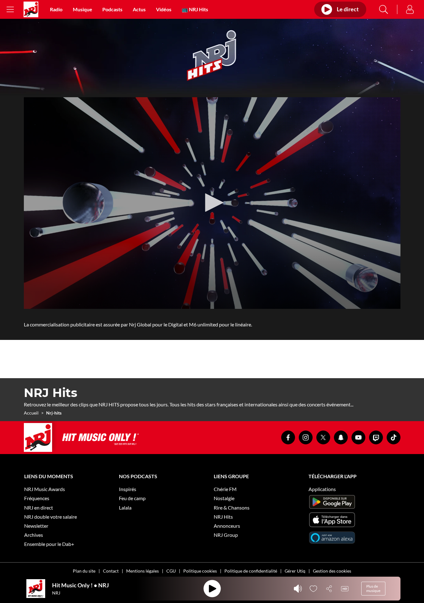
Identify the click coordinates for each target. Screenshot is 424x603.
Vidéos (163, 9)
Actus (139, 9)
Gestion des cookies (332, 571)
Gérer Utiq (295, 571)
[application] (212, 203)
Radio (56, 9)
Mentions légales (142, 571)
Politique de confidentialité (250, 571)
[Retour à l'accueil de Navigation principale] (31, 9)
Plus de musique (373, 588)
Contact (111, 571)
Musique (82, 9)
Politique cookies (200, 571)
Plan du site (84, 571)
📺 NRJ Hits (195, 9)
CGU (171, 571)
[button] (212, 202)
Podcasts (112, 9)
